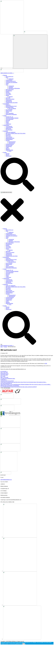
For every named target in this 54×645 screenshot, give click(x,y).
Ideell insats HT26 (9, 89)
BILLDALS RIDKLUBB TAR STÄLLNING (15, 133)
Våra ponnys (8, 94)
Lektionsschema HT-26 (11, 81)
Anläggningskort (9, 127)
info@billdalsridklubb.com (6, 479)
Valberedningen (11, 142)
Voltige (7, 122)
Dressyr (7, 121)
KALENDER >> (4, 371)
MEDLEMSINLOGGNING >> (7, 73)
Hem (2, 346)
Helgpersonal (8, 155)
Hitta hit (7, 154)
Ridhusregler (8, 128)
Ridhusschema (9, 110)
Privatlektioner (9, 90)
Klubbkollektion (9, 139)
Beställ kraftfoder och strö (11, 106)
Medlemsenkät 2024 (10, 138)
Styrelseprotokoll (11, 141)
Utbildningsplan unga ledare (12, 102)
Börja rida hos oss (9, 76)
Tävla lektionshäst (9, 119)
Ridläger (7, 91)
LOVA (9, 151)
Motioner (8, 148)
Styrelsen (8, 140)
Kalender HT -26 (9, 116)
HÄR (46, 363)
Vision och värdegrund (10, 132)
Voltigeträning (9, 100)
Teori (7, 84)
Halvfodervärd (9, 101)
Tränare (7, 112)
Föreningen (5, 131)
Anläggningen (6, 125)
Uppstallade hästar (9, 107)
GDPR (7, 147)
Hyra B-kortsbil (9, 109)
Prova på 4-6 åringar (10, 99)
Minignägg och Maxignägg (14, 88)
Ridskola (5, 75)
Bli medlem (8, 134)
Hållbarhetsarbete (9, 150)
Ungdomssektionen (10, 144)
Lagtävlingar (8, 123)
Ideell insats (8, 135)
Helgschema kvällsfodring (11, 114)
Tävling (4, 115)
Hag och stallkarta (12, 108)
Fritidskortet (10, 78)
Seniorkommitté (9, 145)
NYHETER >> (4, 379)
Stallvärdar (8, 97)
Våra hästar (8, 93)
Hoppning (8, 120)
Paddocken (8, 104)
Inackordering (6, 103)
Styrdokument (9, 146)
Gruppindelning (9, 80)
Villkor (7, 83)
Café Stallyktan (9, 126)
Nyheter (5, 346)
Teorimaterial (11, 86)
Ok (23, 643)
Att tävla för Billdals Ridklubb (12, 118)
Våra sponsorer (9, 137)
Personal (7, 153)
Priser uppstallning (10, 113)
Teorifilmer (10, 87)
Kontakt (5, 152)
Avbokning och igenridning (11, 82)
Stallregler (10, 96)
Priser (7, 77)
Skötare (7, 95)
